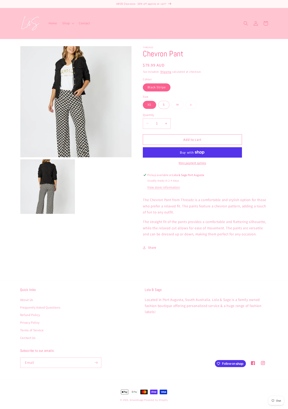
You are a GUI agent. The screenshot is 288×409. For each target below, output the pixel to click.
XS (149, 105)
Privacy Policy (30, 323)
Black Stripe (157, 87)
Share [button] (152, 248)
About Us (26, 300)
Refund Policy (30, 315)
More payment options (192, 163)
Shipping (165, 71)
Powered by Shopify (156, 400)
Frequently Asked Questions (40, 307)
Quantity (148, 114)
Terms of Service (32, 330)
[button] (68, 23)
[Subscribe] (96, 363)
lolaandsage (137, 400)
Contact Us (28, 338)
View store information (163, 187)
